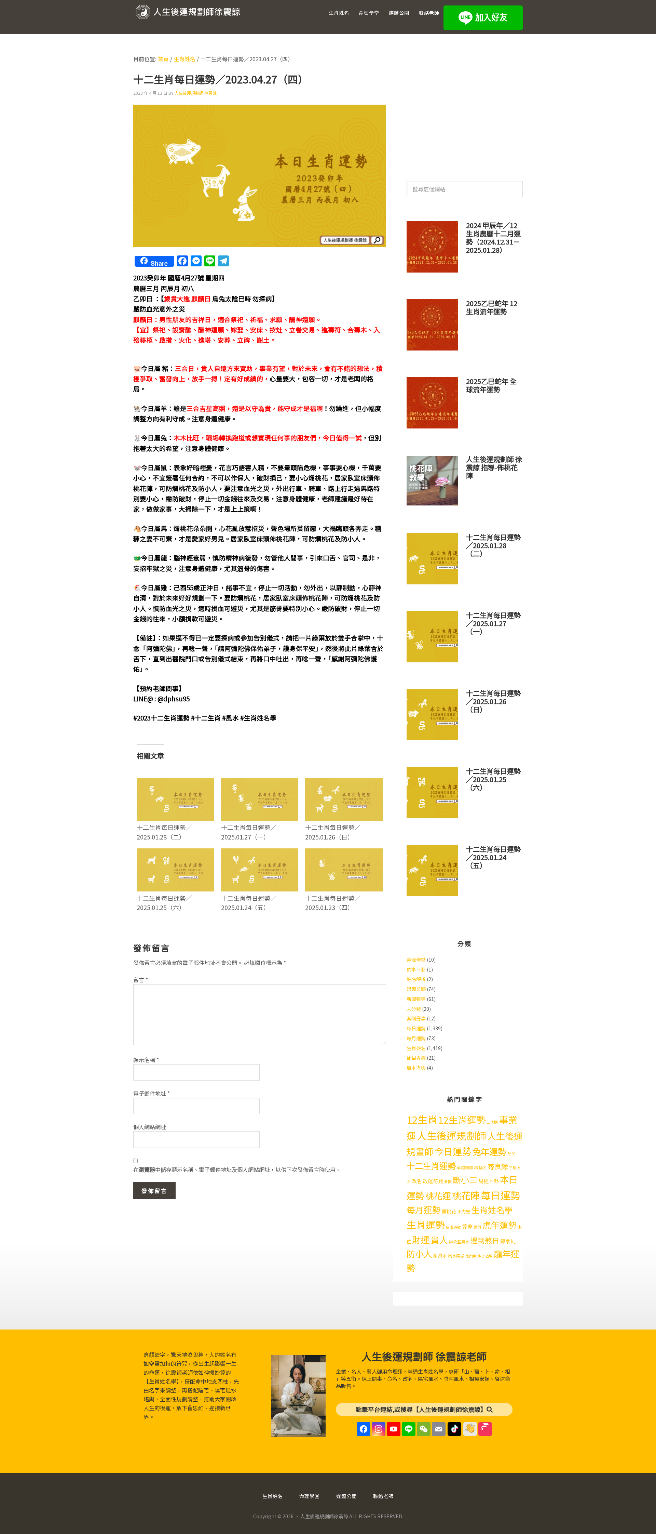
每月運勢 (416, 1038)
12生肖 (422, 1119)
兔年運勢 (489, 1151)
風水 (442, 1255)
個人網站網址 (149, 1127)
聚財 (477, 1227)
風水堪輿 (416, 1067)
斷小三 (465, 1180)
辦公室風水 (459, 1241)
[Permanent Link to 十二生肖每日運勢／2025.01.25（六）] (175, 853)
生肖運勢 (426, 1224)
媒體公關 (416, 989)
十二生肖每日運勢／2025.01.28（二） (164, 832)
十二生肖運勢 (431, 1166)
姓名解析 (416, 979)
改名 (416, 1181)
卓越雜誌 (465, 1167)
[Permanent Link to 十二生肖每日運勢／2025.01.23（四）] (344, 853)
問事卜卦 (416, 969)
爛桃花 (449, 1211)
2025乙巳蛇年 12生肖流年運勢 (491, 307)
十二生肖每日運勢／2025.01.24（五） (248, 903)
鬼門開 (471, 1255)
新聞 (448, 1181)
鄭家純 (508, 1241)
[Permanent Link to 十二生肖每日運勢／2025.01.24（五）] (260, 853)
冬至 (511, 1153)
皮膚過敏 (453, 1227)
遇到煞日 (484, 1240)
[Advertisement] (465, 109)
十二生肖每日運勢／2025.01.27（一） (248, 832)
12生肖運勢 (462, 1119)
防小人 (419, 1253)
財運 (421, 1239)
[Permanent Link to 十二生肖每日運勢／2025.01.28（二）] (175, 782)
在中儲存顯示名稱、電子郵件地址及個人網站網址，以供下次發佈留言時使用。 (237, 1169)
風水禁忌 (456, 1256)
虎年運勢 (499, 1225)
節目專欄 (416, 1057)
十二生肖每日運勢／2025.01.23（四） (332, 903)
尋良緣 (498, 1166)
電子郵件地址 (151, 1093)
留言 (140, 980)
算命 (467, 1226)
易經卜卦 (488, 1181)
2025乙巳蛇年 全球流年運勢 (491, 385)
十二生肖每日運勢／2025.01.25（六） (164, 903)
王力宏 (463, 1211)
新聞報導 (416, 998)
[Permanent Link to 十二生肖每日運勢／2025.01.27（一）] (260, 782)
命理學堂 (416, 959)
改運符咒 (433, 1181)
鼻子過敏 (485, 1255)
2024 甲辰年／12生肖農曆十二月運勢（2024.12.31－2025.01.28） (493, 237)
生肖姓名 (416, 1048)
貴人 (439, 1239)
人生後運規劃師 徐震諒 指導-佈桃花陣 (494, 467)
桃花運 (438, 1195)
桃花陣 (466, 1195)
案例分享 (416, 1018)
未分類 (414, 1008)
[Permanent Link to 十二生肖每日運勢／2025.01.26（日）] (344, 782)
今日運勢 (452, 1151)
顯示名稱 (146, 1060)
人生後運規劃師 (451, 1135)
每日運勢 (416, 1028)
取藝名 (480, 1167)
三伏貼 (492, 1122)
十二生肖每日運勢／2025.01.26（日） (332, 832)
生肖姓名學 (492, 1210)
